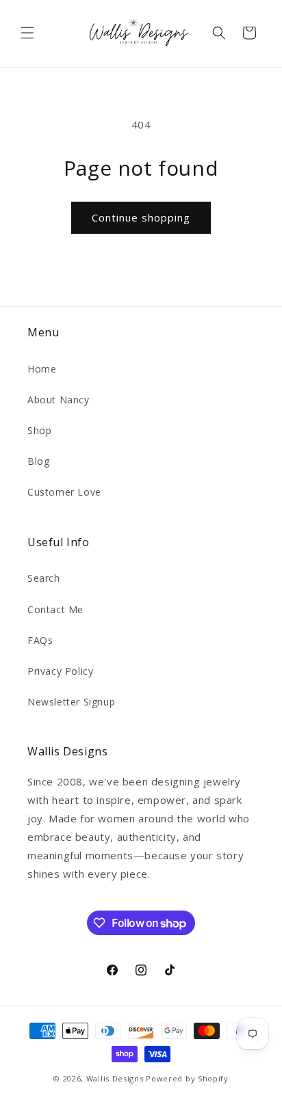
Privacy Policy (60, 670)
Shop (39, 430)
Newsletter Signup (71, 701)
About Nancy (58, 399)
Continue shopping (141, 217)
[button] (27, 33)
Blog (38, 461)
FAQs (40, 640)
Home (41, 368)
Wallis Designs (115, 1078)
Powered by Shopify (187, 1078)
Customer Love (64, 491)
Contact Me (55, 609)
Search (43, 577)
